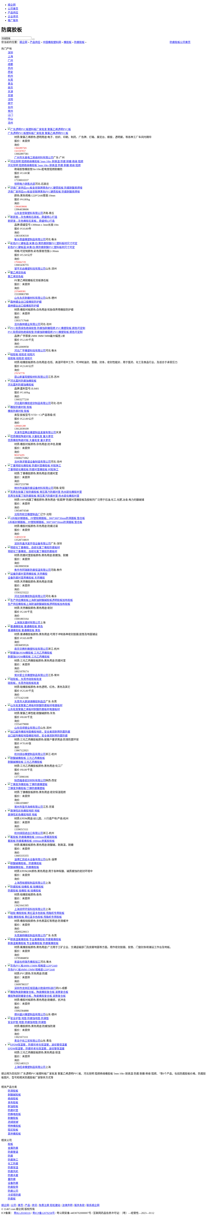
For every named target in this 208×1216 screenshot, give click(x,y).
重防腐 (12, 1179)
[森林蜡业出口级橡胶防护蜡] (25, 301)
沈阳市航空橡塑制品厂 (27, 514)
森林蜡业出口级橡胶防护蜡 (23, 305)
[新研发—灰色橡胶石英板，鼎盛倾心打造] (32, 217)
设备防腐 (13, 1183)
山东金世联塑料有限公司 (28, 213)
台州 (10, 107)
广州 (10, 60)
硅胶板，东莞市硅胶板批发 (23, 683)
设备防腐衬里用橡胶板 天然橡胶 (26, 577)
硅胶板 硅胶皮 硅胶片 (20, 358)
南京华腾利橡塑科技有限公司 (31, 648)
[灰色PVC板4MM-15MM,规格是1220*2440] (32, 965)
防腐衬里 (13, 1110)
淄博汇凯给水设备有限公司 (30, 859)
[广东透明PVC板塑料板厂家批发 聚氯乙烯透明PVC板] (39, 129)
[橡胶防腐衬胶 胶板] (20, 407)
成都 (10, 64)
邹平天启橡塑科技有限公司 (30, 268)
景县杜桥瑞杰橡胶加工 (27, 961)
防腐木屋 (13, 1175)
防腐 (10, 1155)
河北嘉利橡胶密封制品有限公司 (32, 403)
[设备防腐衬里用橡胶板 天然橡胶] (27, 573)
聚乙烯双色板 (15, 276)
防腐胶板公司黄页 (180, 42)
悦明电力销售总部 (24, 183)
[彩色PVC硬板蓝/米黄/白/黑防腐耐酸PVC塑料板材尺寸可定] (42, 243)
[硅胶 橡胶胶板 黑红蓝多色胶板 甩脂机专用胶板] (36, 913)
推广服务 (13, 20)
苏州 (10, 68)
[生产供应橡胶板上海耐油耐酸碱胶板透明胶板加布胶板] (40, 600)
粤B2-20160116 (22, 1213)
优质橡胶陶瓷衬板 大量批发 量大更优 (29, 440)
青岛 (10, 83)
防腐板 (12, 1198)
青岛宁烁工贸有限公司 (27, 1040)
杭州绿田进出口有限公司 (28, 833)
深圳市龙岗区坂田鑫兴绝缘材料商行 (35, 988)
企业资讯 (13, 16)
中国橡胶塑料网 (52, 42)
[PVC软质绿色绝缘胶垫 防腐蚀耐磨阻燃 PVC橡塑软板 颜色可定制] (46, 328)
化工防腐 (13, 1163)
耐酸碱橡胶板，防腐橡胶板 (23, 867)
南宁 (10, 103)
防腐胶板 (79, 42)
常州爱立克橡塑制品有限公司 (31, 675)
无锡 (10, 95)
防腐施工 (13, 1159)
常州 (10, 111)
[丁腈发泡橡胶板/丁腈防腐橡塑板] (27, 784)
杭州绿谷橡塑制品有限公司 (30, 754)
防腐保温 (13, 1167)
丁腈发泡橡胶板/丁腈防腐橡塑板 (26, 788)
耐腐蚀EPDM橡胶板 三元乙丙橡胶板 (29, 656)
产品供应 (13, 12)
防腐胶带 (13, 1187)
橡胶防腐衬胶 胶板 (18, 411)
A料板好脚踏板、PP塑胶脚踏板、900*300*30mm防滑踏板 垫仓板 (45, 522)
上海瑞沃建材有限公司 (27, 622)
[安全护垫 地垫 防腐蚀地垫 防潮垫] (28, 1018)
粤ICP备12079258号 (43, 1213)
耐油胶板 (13, 1106)
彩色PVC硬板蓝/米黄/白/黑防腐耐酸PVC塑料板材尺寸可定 (41, 247)
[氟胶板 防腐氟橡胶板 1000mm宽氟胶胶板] (32, 837)
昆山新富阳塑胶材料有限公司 (31, 376)
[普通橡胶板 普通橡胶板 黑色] (25, 626)
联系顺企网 (92, 1205)
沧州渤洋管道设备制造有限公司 (32, 461)
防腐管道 (13, 1152)
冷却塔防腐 (14, 1194)
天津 (10, 91)
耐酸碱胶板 (14, 1094)
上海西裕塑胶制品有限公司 (30, 882)
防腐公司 (13, 1191)
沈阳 (10, 99)
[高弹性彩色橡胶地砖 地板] (24, 810)
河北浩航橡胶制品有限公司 (30, 596)
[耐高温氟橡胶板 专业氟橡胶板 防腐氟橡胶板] (34, 939)
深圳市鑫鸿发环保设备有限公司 (32, 543)
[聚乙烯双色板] (17, 272)
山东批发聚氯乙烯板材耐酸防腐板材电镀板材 (34, 709)
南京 (10, 87)
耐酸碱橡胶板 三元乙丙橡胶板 (25, 762)
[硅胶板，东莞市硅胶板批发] (25, 679)
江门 (10, 115)
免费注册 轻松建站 (49, 1205)
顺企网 (12, 4)
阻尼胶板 (13, 1129)
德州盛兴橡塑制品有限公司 (30, 1014)
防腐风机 (13, 1171)
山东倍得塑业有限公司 (27, 727)
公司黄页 (13, 8)
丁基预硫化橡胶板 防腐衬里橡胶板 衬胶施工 (33, 469)
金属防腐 (13, 1148)
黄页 (20, 1205)
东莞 (10, 79)
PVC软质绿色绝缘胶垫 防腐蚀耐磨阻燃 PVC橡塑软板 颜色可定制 (45, 332)
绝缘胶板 (13, 1098)
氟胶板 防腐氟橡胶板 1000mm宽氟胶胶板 (31, 841)
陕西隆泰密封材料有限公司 (30, 780)
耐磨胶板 (13, 1118)
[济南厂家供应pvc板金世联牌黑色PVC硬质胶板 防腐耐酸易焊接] (45, 187)
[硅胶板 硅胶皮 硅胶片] (21, 354)
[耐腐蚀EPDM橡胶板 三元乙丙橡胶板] (30, 652)
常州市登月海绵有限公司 (28, 806)
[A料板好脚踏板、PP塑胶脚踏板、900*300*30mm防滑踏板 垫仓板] (46, 518)
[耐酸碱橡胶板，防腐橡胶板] (25, 863)
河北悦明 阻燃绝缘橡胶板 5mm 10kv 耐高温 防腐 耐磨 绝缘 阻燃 (44, 165)
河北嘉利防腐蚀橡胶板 (21, 384)
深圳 (10, 52)
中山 (10, 118)
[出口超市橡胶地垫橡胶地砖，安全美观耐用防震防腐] (39, 731)
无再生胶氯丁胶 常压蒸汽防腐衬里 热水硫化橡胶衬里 (43, 495)
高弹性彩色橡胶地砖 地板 (22, 814)
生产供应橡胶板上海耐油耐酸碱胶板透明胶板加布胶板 (39, 604)
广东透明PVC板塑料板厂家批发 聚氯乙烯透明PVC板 (38, 133)
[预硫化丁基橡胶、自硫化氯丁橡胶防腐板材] (34, 547)
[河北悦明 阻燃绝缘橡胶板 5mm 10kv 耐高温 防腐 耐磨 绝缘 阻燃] (45, 161)
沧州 (10, 122)
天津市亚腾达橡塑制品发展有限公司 (35, 432)
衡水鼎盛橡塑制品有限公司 (30, 239)
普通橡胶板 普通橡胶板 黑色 (24, 630)
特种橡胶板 (14, 1126)
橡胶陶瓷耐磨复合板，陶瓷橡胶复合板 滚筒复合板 (37, 996)
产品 (27, 1205)
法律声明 (67, 1205)
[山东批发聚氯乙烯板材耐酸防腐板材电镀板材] (35, 705)
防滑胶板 (13, 1090)
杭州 (10, 76)
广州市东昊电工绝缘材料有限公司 (33, 157)
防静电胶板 (14, 1114)
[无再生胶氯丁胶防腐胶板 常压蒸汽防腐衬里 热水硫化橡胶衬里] (45, 492)
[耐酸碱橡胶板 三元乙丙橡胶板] (26, 758)
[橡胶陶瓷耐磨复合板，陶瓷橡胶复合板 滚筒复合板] (38, 992)
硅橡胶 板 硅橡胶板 (24, 890)
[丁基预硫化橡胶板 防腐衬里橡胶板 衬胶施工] (34, 465)
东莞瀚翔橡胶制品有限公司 (30, 935)
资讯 (34, 1205)
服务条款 (79, 1205)
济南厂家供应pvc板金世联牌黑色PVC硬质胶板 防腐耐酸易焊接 (44, 191)
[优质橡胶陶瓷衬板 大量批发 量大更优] (30, 436)
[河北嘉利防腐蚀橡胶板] (22, 380)
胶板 (10, 1144)
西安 (10, 72)
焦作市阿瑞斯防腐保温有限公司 (32, 570)
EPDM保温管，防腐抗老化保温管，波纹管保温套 (36, 1048)
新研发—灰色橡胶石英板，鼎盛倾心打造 (31, 221)
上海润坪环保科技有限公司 (30, 909)
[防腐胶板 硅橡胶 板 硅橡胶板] (26, 886)
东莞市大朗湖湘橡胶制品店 (30, 701)
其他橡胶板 (14, 1133)
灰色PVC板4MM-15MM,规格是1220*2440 (31, 969)
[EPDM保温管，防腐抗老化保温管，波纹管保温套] (37, 1044)
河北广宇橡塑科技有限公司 (30, 350)
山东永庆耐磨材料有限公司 (30, 298)
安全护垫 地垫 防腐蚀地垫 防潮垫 (27, 1022)
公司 (13, 1205)
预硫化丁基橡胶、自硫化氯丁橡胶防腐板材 (32, 551)
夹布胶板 (13, 1102)
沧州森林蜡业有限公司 (27, 324)
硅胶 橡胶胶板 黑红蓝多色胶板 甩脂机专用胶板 (35, 917)
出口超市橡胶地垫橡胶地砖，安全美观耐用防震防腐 (38, 735)
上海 (10, 56)
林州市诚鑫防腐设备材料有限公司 (33, 488)
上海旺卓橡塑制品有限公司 (30, 1067)
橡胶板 (68, 42)
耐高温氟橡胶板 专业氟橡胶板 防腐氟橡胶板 (33, 943)
